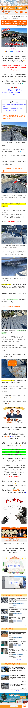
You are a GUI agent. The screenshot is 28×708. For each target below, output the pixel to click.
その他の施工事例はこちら (21, 625)
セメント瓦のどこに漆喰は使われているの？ (13, 108)
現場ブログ (8, 16)
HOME (2, 16)
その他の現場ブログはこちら (20, 690)
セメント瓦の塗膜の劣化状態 (9, 110)
